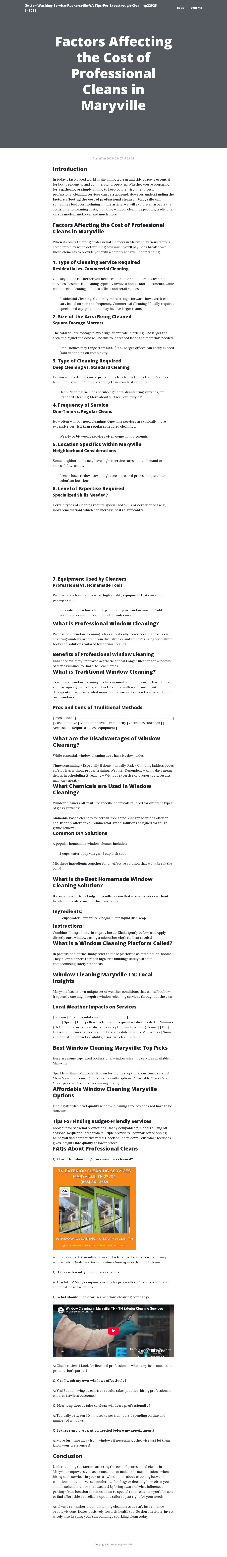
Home (180, 7)
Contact (196, 7)
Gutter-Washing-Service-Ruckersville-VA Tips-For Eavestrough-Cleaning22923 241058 (91, 8)
